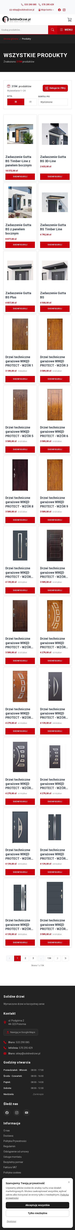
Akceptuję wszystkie (37, 1205)
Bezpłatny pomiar (13, 1162)
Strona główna (10, 38)
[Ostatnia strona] (65, 958)
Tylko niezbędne (37, 1213)
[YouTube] (26, 1112)
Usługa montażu (12, 1156)
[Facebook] (59, 10)
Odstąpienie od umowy (16, 1151)
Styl (9, 96)
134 (49, 958)
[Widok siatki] (15, 102)
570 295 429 (26, 1047)
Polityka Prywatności (14, 1141)
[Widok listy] (30, 102)
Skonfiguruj (20, 176)
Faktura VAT (10, 1167)
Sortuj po (44, 96)
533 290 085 (22, 1042)
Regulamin (9, 1146)
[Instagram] (64, 10)
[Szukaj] (52, 29)
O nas (6, 1130)
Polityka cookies (12, 1172)
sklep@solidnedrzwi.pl (28, 1053)
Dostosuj (11, 1221)
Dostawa (8, 1135)
